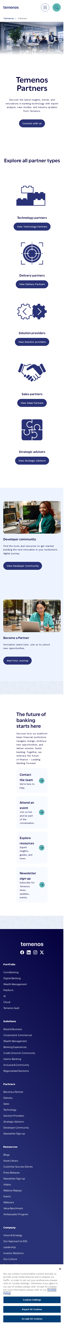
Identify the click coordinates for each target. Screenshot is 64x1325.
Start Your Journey (17, 660)
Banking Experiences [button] (15, 1047)
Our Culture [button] (10, 1259)
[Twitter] (42, 952)
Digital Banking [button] (12, 978)
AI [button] (4, 996)
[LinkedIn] (29, 952)
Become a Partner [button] (13, 1091)
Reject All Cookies (32, 1309)
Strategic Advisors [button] (13, 1121)
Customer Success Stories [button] (18, 1166)
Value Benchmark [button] (13, 1208)
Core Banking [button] (11, 972)
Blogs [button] (6, 1154)
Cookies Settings (32, 1300)
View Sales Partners (32, 403)
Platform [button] (8, 990)
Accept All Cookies (32, 1319)
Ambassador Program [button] (15, 1214)
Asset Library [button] (10, 1160)
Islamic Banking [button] (12, 1059)
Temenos (8, 18)
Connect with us (32, 123)
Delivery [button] (7, 1097)
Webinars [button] (8, 1202)
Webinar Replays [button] (12, 1190)
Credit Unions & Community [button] (19, 1053)
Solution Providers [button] (13, 1115)
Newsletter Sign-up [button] (14, 1133)
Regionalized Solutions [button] (16, 1070)
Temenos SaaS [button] (11, 1008)
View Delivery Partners (32, 284)
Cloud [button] (6, 1002)
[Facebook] (22, 952)
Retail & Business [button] (12, 1029)
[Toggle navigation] (45, 7)
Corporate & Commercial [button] (17, 1035)
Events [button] (7, 1196)
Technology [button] (9, 1109)
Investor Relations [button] (13, 1253)
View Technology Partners (32, 226)
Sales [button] (6, 1103)
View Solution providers (32, 342)
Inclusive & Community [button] (16, 1064)
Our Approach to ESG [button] (15, 1241)
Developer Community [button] (16, 1127)
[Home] (11, 7)
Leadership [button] (9, 1247)
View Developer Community (23, 566)
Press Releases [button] (11, 1172)
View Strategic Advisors (32, 460)
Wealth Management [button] (15, 984)
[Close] (60, 1269)
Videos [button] (7, 1184)
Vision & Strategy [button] (12, 1235)
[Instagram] (36, 952)
